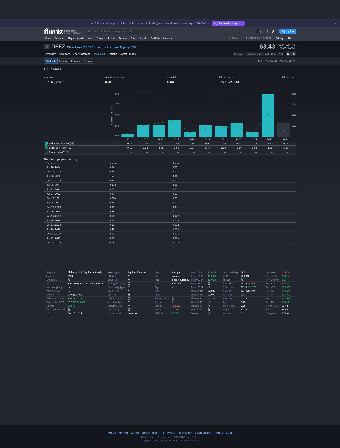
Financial (238, 53)
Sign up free (288, 31)
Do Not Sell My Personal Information (214, 432)
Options (112, 54)
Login (272, 31)
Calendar (168, 38)
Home (48, 38)
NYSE (281, 53)
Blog (154, 432)
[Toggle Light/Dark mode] (259, 31)
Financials (99, 54)
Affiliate (112, 432)
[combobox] (120, 31)
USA (273, 53)
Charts (80, 38)
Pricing (279, 38)
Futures (123, 38)
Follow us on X (185, 432)
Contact (145, 432)
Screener (59, 38)
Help (290, 38)
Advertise (123, 432)
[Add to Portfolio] (293, 53)
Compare (64, 54)
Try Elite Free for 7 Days (226, 23)
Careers (135, 432)
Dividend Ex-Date (55, 298)
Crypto (143, 38)
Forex (134, 38)
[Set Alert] (288, 53)
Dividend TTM (53, 294)
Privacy (171, 432)
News (90, 38)
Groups (100, 38)
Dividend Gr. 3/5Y (55, 302)
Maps (71, 38)
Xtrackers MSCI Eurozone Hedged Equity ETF (101, 47)
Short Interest (81, 54)
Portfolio (155, 38)
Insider (111, 38)
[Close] (335, 23)
